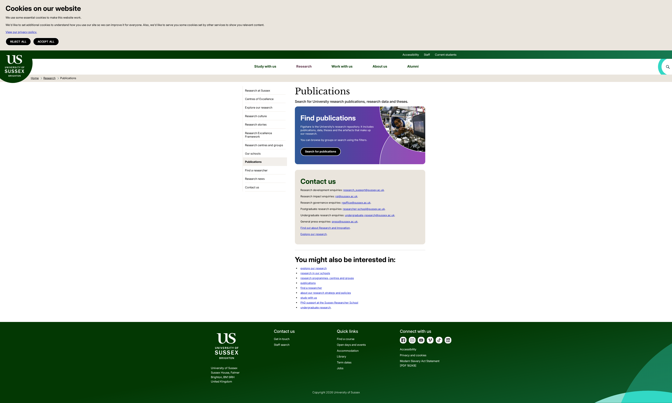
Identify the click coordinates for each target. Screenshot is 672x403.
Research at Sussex (257, 90)
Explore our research (313, 234)
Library (341, 356)
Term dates (344, 362)
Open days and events (351, 344)
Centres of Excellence (259, 99)
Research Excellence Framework (258, 134)
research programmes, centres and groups (327, 278)
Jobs (340, 368)
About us (380, 66)
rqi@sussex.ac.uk (346, 196)
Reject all (18, 41)
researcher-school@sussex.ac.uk (364, 209)
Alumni (413, 66)
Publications (253, 162)
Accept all (46, 41)
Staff (427, 54)
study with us (308, 297)
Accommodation (348, 350)
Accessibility (410, 54)
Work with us (342, 66)
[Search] (665, 67)
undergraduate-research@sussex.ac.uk (369, 215)
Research (304, 66)
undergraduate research (315, 307)
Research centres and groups (264, 145)
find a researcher (311, 288)
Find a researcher (256, 170)
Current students (445, 54)
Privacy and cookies (413, 355)
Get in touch (281, 339)
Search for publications (320, 151)
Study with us (265, 66)
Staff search (281, 344)
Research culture (256, 116)
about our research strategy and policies (325, 292)
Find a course (345, 339)
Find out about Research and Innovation (325, 228)
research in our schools (315, 273)
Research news (255, 178)
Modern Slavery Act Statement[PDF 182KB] (419, 363)
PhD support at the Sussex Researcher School (329, 302)
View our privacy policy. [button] (21, 32)
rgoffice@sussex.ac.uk (356, 202)
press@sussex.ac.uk (345, 221)
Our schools (253, 153)
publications (308, 283)
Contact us (252, 187)
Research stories (256, 124)
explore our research (313, 268)
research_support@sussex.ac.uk (363, 190)
